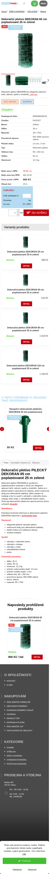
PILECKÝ (37, 120)
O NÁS (10, 685)
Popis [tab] (6, 463)
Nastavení (32, 869)
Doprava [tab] (36, 463)
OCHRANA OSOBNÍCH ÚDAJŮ (20, 710)
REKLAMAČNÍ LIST (15, 726)
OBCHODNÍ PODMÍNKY (17, 706)
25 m (35, 128)
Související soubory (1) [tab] (20, 463)
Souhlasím (26, 861)
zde (24, 854)
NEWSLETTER (13, 718)
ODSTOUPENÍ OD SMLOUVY (19, 730)
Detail (26, 266)
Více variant (10, 102)
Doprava (27, 102)
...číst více (33, 94)
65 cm (35, 156)
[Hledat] (22, 4)
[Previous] (2, 429)
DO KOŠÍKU (39, 212)
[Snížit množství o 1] (18, 214)
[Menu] (45, 4)
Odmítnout (17, 869)
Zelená (36, 124)
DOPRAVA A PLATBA (15, 722)
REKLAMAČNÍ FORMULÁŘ (18, 702)
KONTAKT (11, 681)
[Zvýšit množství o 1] (18, 211)
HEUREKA (11, 714)
